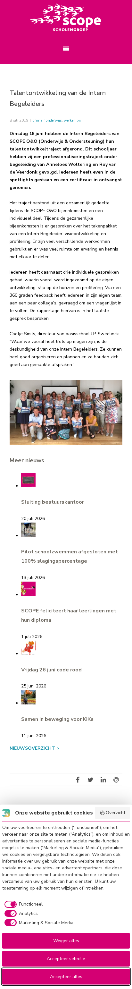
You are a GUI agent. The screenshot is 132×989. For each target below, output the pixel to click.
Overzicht (115, 813)
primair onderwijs (47, 120)
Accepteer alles (66, 977)
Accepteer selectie (66, 959)
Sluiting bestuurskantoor (52, 502)
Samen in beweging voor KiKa (57, 719)
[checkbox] (22, 904)
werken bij (72, 120)
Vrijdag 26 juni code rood (51, 669)
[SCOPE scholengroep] (66, 17)
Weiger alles (66, 941)
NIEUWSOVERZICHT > (34, 748)
